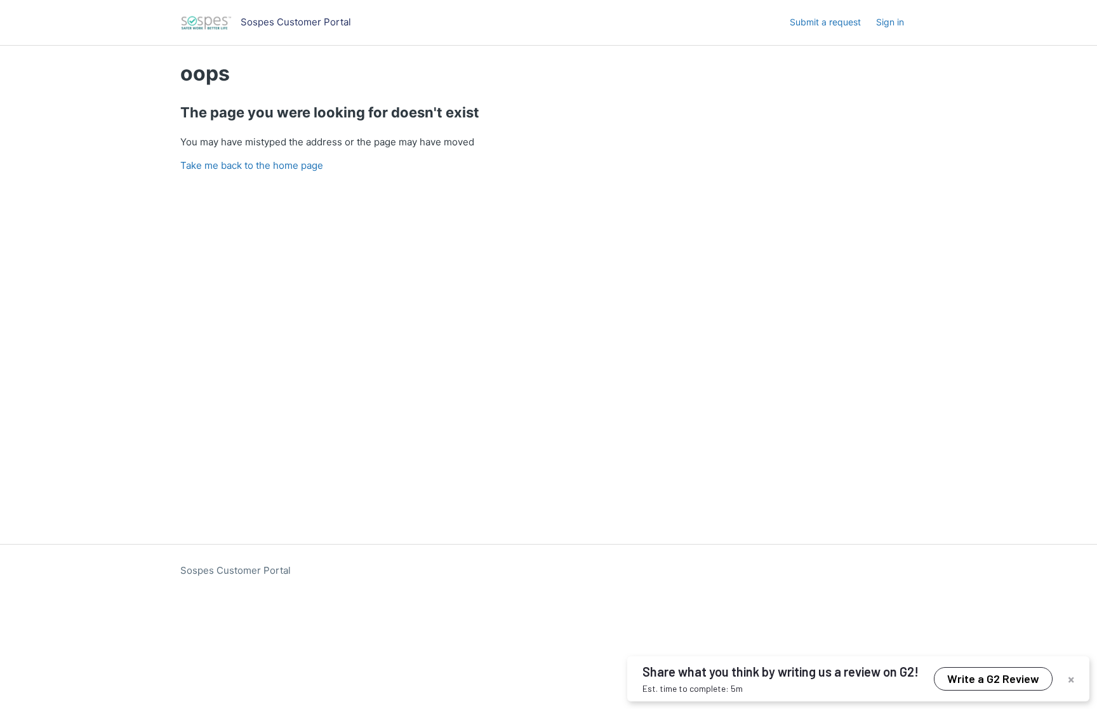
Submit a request (825, 22)
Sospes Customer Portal (235, 570)
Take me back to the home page (251, 165)
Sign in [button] (890, 22)
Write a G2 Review (993, 679)
